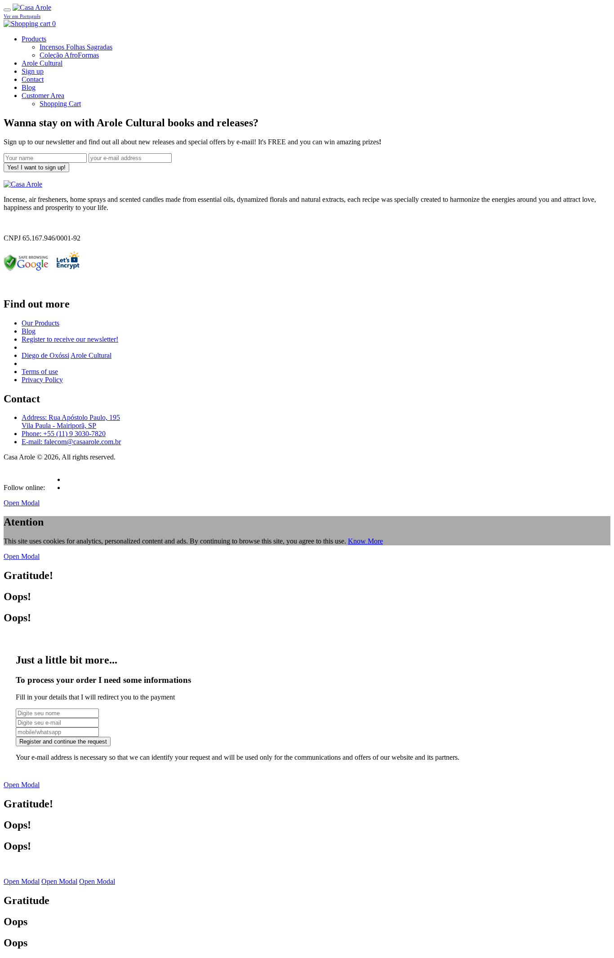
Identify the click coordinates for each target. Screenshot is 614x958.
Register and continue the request (63, 741)
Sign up (33, 71)
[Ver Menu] (7, 10)
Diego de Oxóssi (45, 355)
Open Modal (22, 503)
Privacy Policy (42, 379)
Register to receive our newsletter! (70, 339)
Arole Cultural (42, 63)
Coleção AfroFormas (69, 55)
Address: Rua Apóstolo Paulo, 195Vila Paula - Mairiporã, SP (71, 421)
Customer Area (43, 95)
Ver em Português (22, 16)
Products (34, 39)
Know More (365, 541)
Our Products (40, 323)
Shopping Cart (60, 103)
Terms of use (40, 371)
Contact (33, 79)
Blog (29, 87)
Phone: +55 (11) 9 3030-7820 (64, 433)
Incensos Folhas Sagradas (76, 47)
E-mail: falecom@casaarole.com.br (71, 442)
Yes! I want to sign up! (36, 167)
